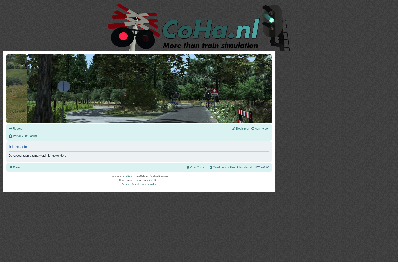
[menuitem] (15, 129)
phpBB (127, 176)
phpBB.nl (153, 180)
